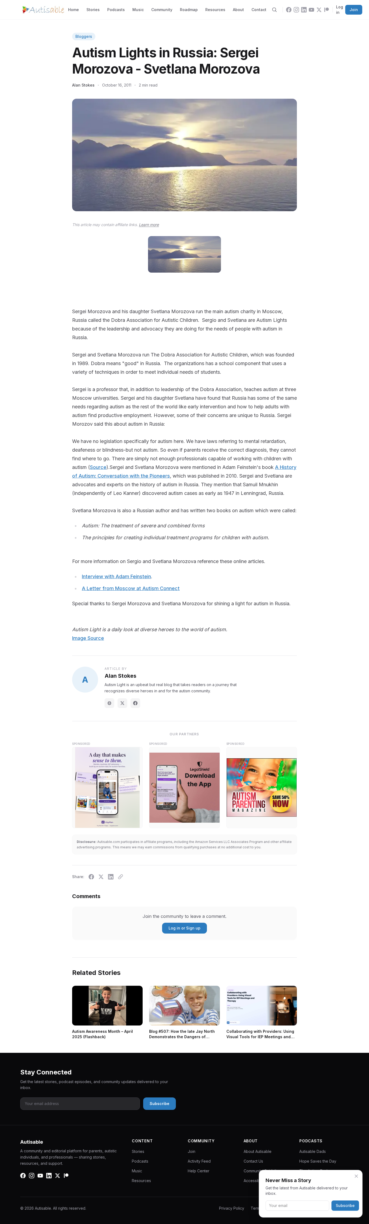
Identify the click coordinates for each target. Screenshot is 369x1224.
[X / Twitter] (122, 703)
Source (98, 467)
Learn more (149, 224)
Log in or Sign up (184, 928)
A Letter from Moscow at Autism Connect (131, 588)
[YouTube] (311, 9)
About (238, 9)
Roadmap (189, 9)
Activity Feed (199, 1161)
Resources (215, 9)
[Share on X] (101, 876)
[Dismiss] (356, 1176)
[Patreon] (326, 9)
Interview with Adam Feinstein (116, 576)
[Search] (274, 10)
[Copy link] (120, 876)
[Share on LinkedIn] (110, 876)
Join (354, 9)
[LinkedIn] (304, 9)
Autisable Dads (312, 1151)
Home (73, 9)
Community (161, 9)
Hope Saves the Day (317, 1161)
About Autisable (257, 1151)
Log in (339, 10)
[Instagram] (296, 9)
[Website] (109, 703)
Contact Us (253, 1161)
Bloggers (83, 36)
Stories (93, 9)
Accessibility (255, 1180)
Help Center (198, 1171)
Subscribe (345, 1205)
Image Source (88, 638)
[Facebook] (288, 9)
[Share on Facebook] (91, 876)
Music (138, 9)
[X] (319, 9)
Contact (258, 9)
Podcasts (116, 9)
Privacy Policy (231, 1208)
